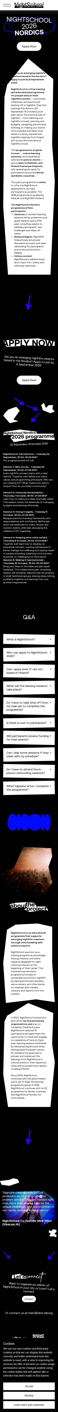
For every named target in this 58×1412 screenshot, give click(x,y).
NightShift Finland (34, 198)
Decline (29, 1395)
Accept (29, 1386)
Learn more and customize (29, 1404)
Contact (28, 1299)
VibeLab (15, 198)
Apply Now (29, 46)
